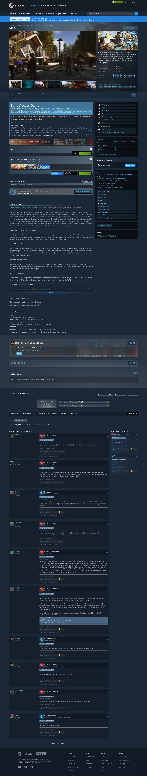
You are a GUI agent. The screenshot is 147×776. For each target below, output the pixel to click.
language (133, 2)
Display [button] (73, 413)
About (54, 6)
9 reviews (17, 466)
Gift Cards (71, 771)
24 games (17, 493)
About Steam (72, 756)
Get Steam (122, 756)
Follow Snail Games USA (28, 348)
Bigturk (17, 715)
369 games (17, 464)
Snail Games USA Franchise (44, 25)
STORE (34, 6)
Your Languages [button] (20, 420)
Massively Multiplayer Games (25, 25)
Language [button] (40, 413)
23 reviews (17, 590)
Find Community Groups (105, 218)
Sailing (119, 86)
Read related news (103, 209)
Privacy (103, 756)
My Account (122, 767)
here (44, 379)
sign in (126, 2)
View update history (104, 206)
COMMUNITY (43, 6)
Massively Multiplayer (119, 174)
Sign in (13, 94)
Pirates (114, 86)
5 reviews (17, 640)
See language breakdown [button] (105, 395)
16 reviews (17, 526)
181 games (17, 666)
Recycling (89, 767)
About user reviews (120, 395)
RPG (131, 86)
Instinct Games (130, 75)
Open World (107, 86)
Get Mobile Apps (124, 760)
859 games (17, 524)
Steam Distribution (73, 767)
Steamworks (71, 764)
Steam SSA (71, 760)
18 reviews (17, 693)
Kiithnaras (18, 462)
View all (135, 373)
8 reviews (17, 436)
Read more (88, 134)
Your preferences (133, 395)
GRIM (16, 664)
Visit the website (103, 191)
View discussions (103, 212)
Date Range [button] (52, 413)
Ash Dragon (18, 522)
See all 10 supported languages (106, 154)
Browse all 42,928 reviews (59, 743)
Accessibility (104, 760)
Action (104, 174)
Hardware (89, 764)
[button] (12, 13)
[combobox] (111, 13)
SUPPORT (62, 6)
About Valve (90, 756)
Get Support (122, 764)
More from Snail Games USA (29, 343)
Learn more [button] (130, 165)
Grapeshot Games (118, 75)
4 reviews (17, 668)
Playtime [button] (63, 413)
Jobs (87, 760)
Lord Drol (18, 434)
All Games (12, 25)
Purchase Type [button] (27, 413)
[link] (71, 173)
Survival (100, 86)
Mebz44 (17, 491)
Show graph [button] (131, 413)
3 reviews (17, 495)
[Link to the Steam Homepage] (17, 7)
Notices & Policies (106, 764)
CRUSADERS (19, 691)
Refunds (103, 771)
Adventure (125, 86)
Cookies (103, 767)
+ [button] (134, 86)
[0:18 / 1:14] (52, 55)
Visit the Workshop (103, 215)
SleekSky (18, 588)
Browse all (88, 181)
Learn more (69, 112)
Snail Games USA (131, 77)
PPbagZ (17, 551)
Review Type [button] (14, 413)
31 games (17, 717)
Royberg (17, 638)
